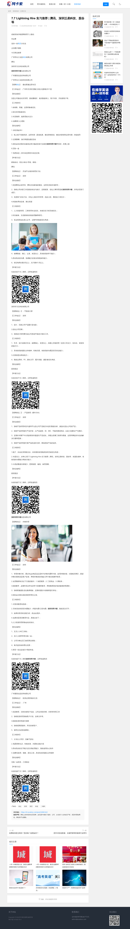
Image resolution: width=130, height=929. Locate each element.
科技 (24, 57)
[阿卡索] (15, 6)
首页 (32, 4)
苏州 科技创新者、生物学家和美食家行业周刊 (70, 833)
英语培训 (77, 4)
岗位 (18, 84)
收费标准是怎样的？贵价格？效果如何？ (23, 833)
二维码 (43, 806)
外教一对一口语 (64, 4)
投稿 (105, 4)
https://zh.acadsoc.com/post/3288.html (34, 812)
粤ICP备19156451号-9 (15, 919)
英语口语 (52, 4)
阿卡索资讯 (41, 4)
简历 (19, 43)
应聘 (25, 806)
